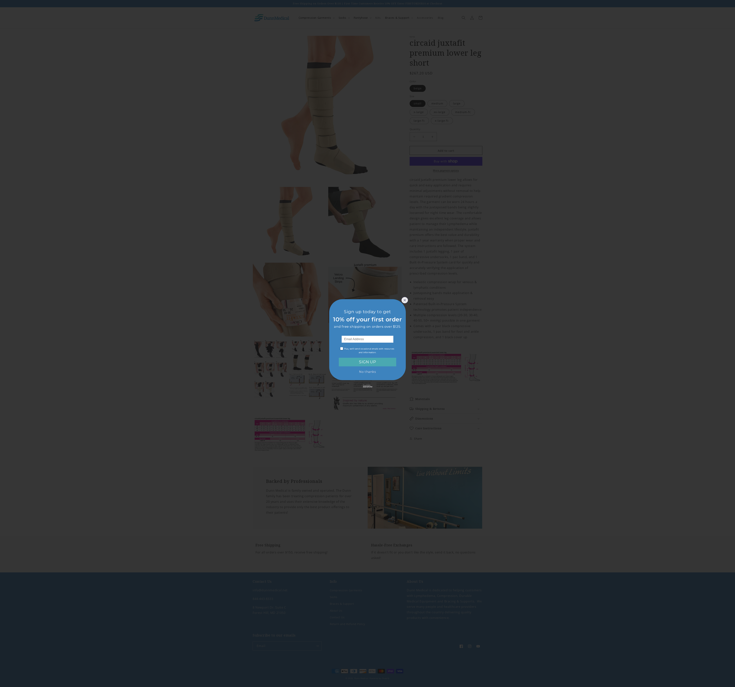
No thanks (367, 372)
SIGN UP (367, 362)
